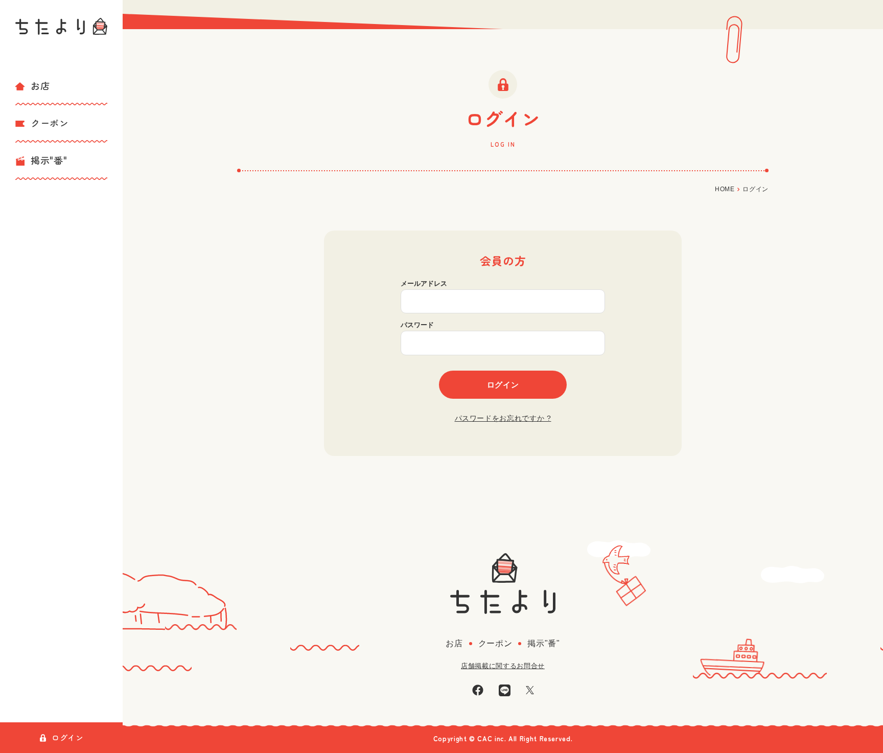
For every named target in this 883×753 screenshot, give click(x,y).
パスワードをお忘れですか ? (503, 418)
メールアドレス (424, 283)
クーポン (50, 122)
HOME (725, 189)
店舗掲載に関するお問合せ (503, 666)
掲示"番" (49, 160)
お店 (40, 85)
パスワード (417, 325)
